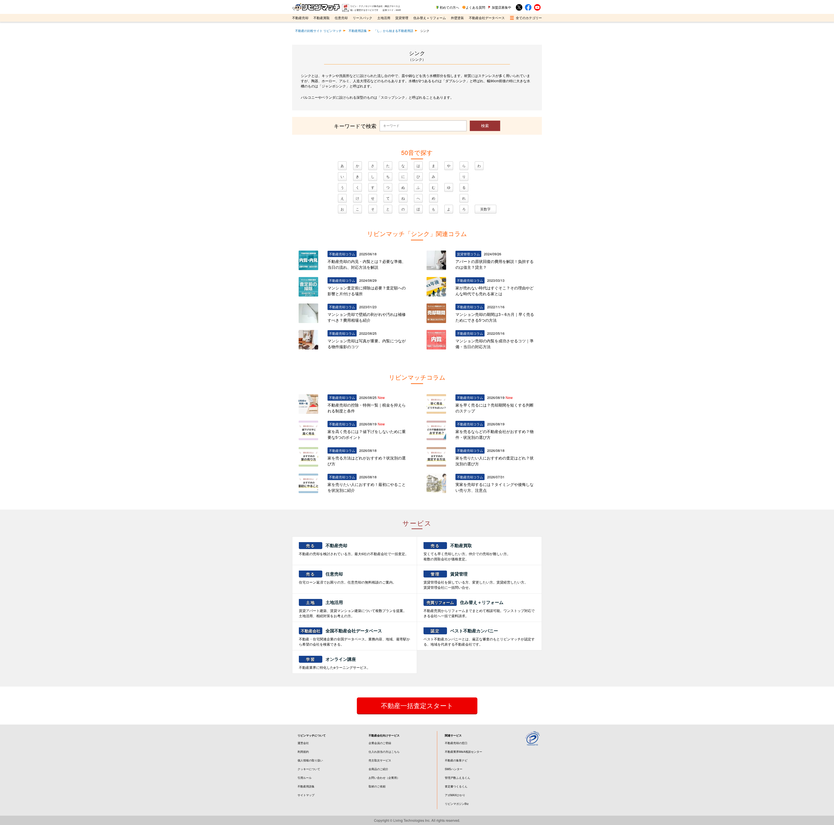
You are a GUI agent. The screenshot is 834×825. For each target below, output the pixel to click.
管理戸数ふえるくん (457, 778)
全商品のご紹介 (378, 769)
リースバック (362, 17)
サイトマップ (306, 795)
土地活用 (383, 17)
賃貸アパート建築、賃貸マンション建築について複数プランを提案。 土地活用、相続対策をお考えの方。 (353, 608)
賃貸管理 (401, 17)
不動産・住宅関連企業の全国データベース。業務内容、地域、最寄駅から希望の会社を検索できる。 (354, 637)
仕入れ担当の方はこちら (384, 752)
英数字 (485, 209)
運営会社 (303, 743)
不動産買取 (321, 17)
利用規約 (303, 752)
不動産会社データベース (487, 17)
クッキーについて (309, 769)
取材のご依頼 (377, 786)
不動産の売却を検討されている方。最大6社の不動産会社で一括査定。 (354, 549)
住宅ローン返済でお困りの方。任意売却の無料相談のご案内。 (347, 578)
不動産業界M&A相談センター (463, 752)
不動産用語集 (306, 786)
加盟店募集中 (501, 7)
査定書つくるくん (456, 786)
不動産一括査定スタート (417, 705)
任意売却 (341, 17)
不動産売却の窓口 (456, 743)
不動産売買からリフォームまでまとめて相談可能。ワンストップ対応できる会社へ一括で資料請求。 (479, 608)
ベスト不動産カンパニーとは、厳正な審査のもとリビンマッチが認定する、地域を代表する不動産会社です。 (479, 637)
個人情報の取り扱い (310, 760)
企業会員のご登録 (380, 743)
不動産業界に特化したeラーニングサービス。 (334, 663)
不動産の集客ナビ (456, 760)
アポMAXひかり (455, 795)
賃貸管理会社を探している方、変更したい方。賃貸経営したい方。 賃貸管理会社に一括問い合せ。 (476, 580)
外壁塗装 (457, 17)
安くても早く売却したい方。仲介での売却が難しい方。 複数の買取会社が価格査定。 (467, 551)
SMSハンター (453, 769)
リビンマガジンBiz (457, 804)
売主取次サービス (380, 760)
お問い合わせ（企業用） (384, 778)
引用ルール (305, 778)
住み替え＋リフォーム (429, 17)
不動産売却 (300, 17)
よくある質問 (475, 7)
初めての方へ (449, 7)
